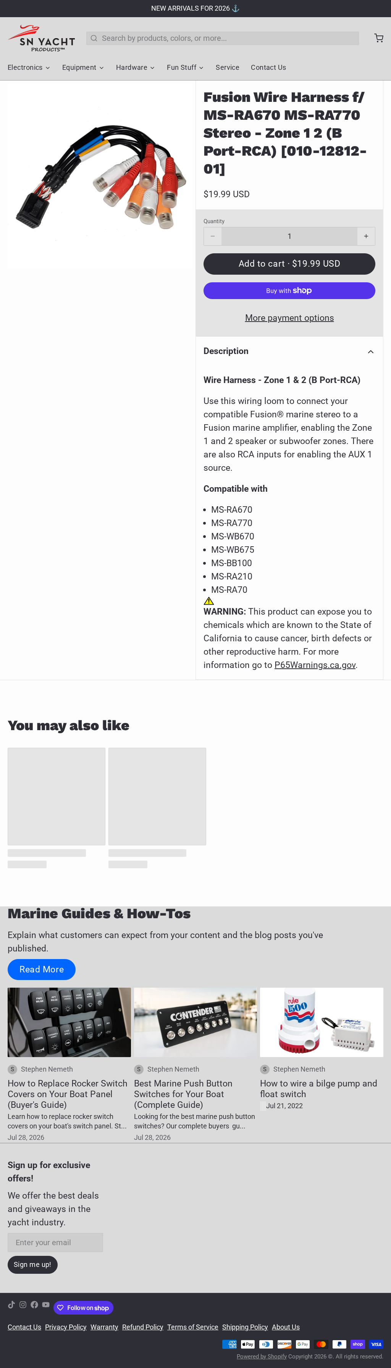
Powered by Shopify (262, 1356)
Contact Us (268, 67)
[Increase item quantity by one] (366, 236)
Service (227, 67)
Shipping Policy (245, 1327)
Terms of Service (192, 1327)
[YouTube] (46, 1308)
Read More (41, 969)
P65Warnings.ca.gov (315, 665)
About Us (286, 1327)
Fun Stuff (181, 67)
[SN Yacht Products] (41, 38)
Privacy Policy (66, 1327)
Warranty (104, 1327)
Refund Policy (142, 1327)
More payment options (289, 318)
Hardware (132, 67)
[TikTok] (11, 1308)
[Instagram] (23, 1308)
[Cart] (375, 38)
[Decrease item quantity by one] (212, 236)
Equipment (79, 67)
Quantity (214, 221)
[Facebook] (34, 1308)
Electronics (25, 67)
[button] (289, 264)
